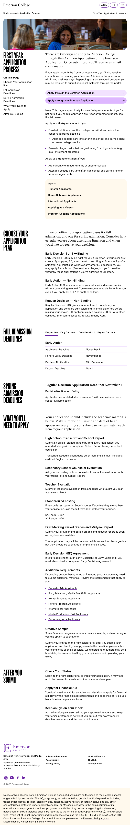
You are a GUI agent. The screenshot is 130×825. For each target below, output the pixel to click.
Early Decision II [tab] (87, 332)
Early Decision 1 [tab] (68, 332)
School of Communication (16, 762)
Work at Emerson (96, 756)
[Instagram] (5, 777)
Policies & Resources (56, 756)
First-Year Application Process (108, 13)
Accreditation (95, 763)
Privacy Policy (53, 763)
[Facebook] (17, 777)
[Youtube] (11, 777)
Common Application (79, 58)
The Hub (92, 760)
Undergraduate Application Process (21, 13)
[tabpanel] (86, 356)
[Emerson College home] (65, 748)
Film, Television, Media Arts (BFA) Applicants (74, 593)
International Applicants (62, 608)
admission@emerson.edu (65, 712)
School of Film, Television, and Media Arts (22, 757)
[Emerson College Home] (16, 5)
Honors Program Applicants (64, 603)
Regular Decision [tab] (106, 332)
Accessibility (52, 760)
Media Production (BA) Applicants (68, 614)
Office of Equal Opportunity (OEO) (86, 811)
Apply (104, 5)
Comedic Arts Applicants (62, 588)
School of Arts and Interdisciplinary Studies (21, 767)
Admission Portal (85, 642)
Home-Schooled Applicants (64, 598)
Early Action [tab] (51, 332)
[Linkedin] (23, 777)
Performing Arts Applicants (64, 619)
